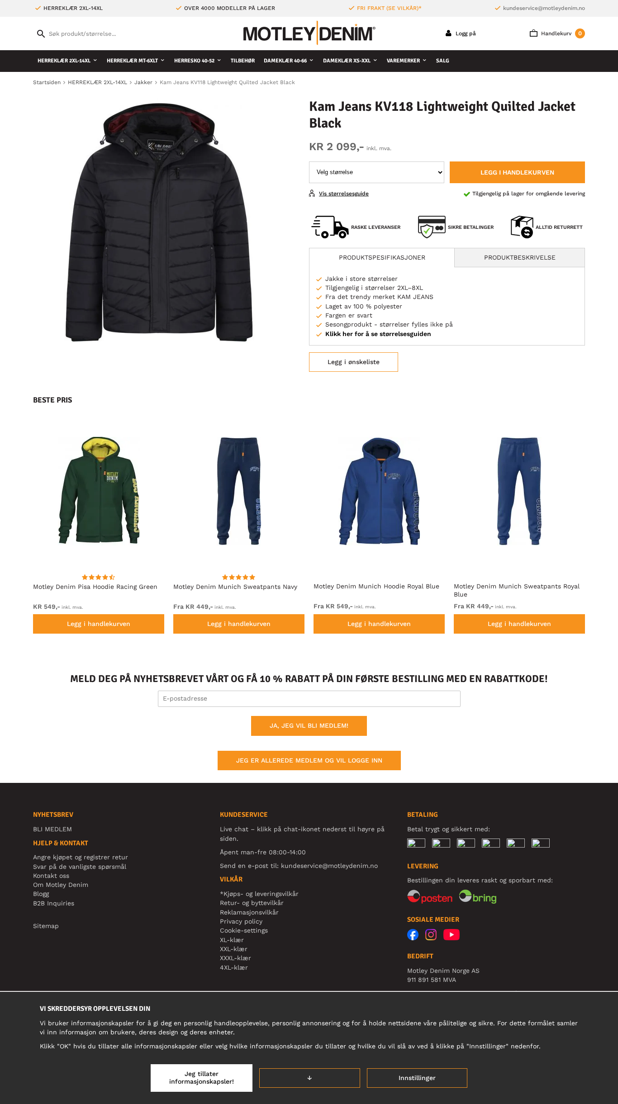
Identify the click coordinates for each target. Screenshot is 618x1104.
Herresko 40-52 (194, 60)
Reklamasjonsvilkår (249, 912)
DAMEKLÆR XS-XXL (347, 60)
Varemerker (403, 60)
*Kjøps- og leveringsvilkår (259, 893)
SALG (442, 60)
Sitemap (46, 925)
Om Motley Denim (60, 884)
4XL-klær (234, 967)
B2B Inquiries (53, 903)
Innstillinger (417, 1077)
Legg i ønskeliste (354, 361)
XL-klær (232, 939)
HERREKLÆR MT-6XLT (132, 60)
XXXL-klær (235, 958)
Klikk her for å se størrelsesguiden (378, 333)
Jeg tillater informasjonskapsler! (201, 1077)
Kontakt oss (51, 875)
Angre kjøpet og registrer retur (80, 857)
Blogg (41, 893)
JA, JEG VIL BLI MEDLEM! (309, 725)
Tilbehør (243, 60)
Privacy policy (241, 921)
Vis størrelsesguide (344, 193)
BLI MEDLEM (52, 829)
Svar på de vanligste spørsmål (79, 866)
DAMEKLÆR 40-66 (285, 60)
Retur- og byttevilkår (252, 902)
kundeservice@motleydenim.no (544, 8)
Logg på (465, 33)
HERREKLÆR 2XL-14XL (64, 60)
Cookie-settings (244, 930)
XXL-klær (233, 948)
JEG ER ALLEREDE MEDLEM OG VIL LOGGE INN (309, 760)
